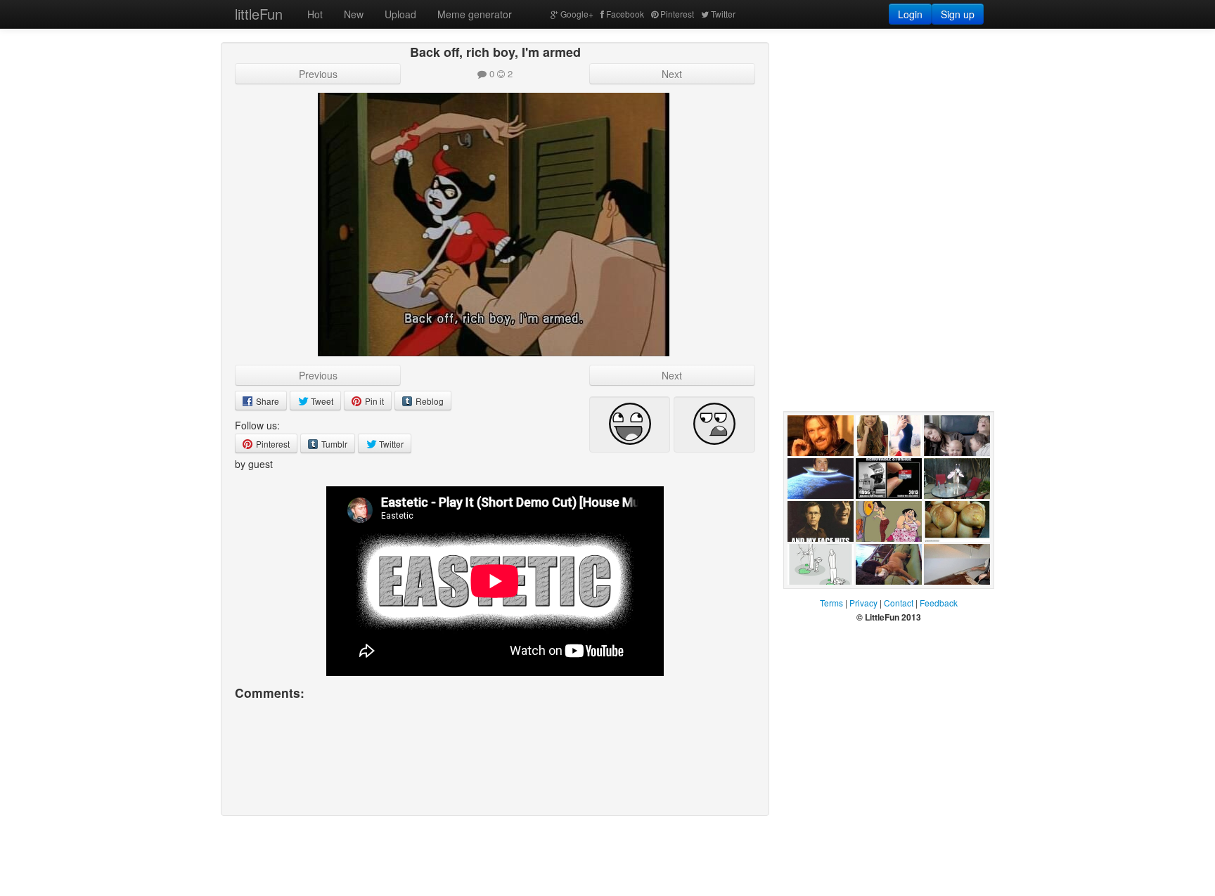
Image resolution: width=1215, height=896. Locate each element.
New (354, 14)
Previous (318, 74)
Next (672, 74)
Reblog (428, 401)
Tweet (321, 401)
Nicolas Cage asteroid (817, 513)
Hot (315, 14)
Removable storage (881, 513)
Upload (400, 14)
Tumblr (333, 444)
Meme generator (474, 14)
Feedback (939, 603)
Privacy (863, 603)
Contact (898, 603)
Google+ (576, 14)
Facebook (625, 14)
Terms (831, 603)
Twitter (723, 14)
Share (266, 401)
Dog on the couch (880, 599)
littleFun (259, 14)
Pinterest (677, 14)
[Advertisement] (888, 130)
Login (910, 14)
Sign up (958, 14)
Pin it (373, 401)
